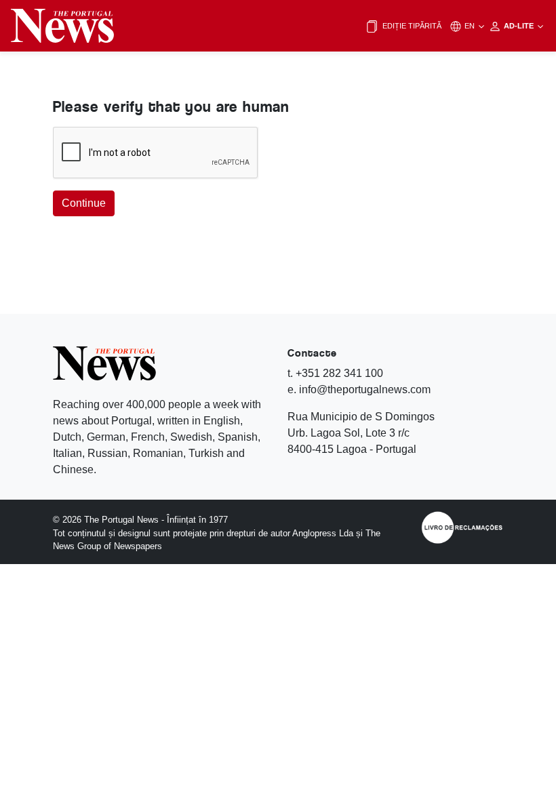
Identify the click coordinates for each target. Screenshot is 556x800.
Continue (84, 203)
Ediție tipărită (410, 26)
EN (470, 26)
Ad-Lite (520, 26)
